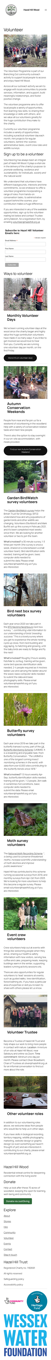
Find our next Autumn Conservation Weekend (25, 450)
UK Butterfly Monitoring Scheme (24, 748)
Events (7, 1243)
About (7, 1215)
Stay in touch (10, 1254)
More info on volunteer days (20, 358)
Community (9, 1232)
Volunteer (9, 1238)
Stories (7, 1221)
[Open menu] (45, 9)
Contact (8, 1249)
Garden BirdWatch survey (21, 510)
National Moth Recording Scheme (25, 853)
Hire (6, 1227)
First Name (9, 249)
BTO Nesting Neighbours (20, 627)
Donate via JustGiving (17, 1201)
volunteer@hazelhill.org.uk (26, 222)
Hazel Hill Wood (31, 9)
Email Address (11, 240)
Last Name (9, 256)
